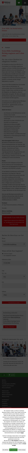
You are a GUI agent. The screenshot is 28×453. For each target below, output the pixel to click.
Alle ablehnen (6, 449)
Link (22, 432)
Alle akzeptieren (13, 449)
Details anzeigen (22, 449)
